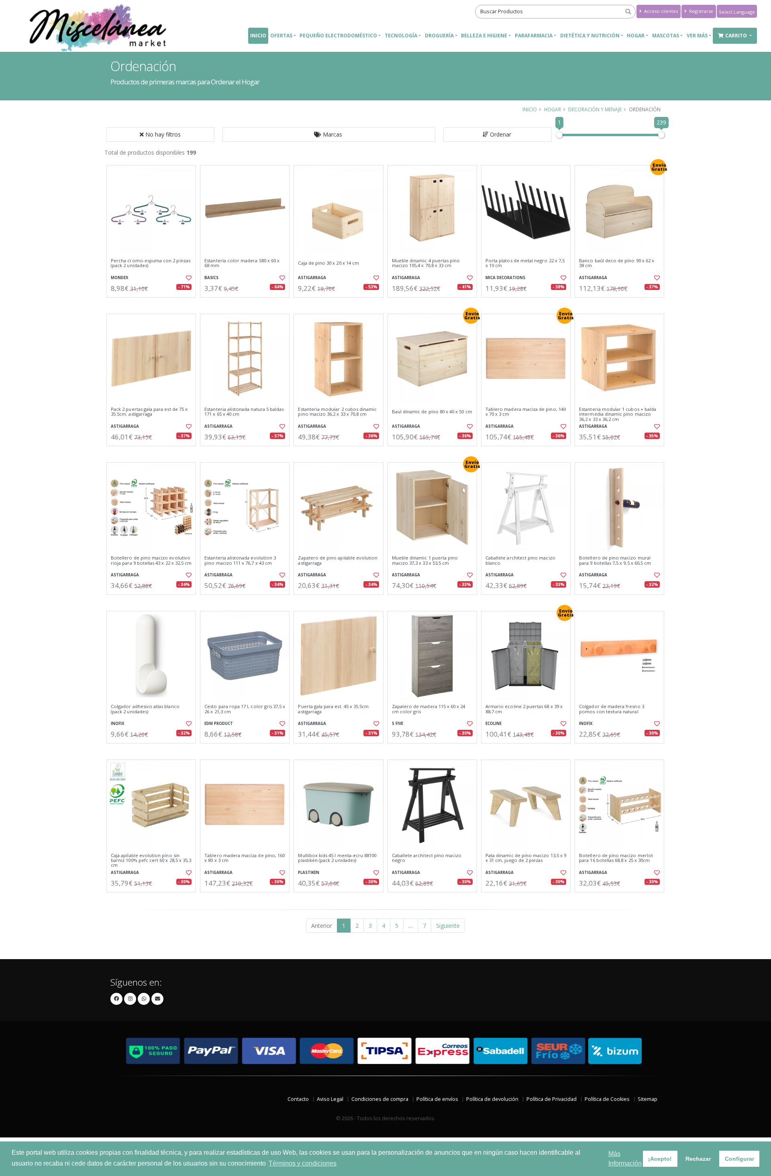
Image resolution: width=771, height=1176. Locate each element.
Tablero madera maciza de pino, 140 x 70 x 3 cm (525, 412)
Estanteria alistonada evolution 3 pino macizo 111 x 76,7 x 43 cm (240, 560)
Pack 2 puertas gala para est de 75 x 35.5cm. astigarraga (149, 412)
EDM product (218, 723)
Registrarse (700, 11)
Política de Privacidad (551, 1099)
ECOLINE (493, 723)
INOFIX (117, 723)
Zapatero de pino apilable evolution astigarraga (337, 560)
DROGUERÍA (439, 35)
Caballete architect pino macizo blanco (520, 560)
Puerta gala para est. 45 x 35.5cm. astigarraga (334, 709)
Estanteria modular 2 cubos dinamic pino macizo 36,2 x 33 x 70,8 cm (337, 412)
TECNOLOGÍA (401, 35)
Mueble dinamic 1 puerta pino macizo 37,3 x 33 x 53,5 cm (425, 560)
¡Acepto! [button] (660, 1159)
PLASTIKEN (308, 872)
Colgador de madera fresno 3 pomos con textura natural (611, 709)
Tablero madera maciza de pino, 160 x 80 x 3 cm (244, 858)
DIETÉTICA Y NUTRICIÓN (590, 35)
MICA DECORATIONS (505, 277)
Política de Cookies (607, 1099)
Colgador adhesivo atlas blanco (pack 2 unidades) (145, 709)
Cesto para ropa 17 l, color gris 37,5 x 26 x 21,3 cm (244, 709)
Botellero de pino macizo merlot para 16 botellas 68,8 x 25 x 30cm (616, 858)
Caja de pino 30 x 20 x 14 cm (328, 263)
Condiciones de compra (379, 1099)
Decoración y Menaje (595, 109)
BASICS (211, 277)
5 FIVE (397, 723)
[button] (328, 134)
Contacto (298, 1099)
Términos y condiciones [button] (303, 1163)
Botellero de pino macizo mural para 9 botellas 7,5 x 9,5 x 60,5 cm (615, 560)
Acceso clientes (660, 11)
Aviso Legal (330, 1099)
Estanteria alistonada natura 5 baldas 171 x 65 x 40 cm (244, 412)
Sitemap (647, 1099)
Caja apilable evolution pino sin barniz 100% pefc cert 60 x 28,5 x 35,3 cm (151, 860)
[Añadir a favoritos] (188, 278)
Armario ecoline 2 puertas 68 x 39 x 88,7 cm (524, 709)
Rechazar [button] (698, 1159)
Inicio (258, 35)
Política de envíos (437, 1099)
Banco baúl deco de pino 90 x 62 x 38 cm (616, 263)
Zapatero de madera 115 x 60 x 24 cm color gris (428, 709)
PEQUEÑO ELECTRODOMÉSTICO (338, 35)
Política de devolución (492, 1099)
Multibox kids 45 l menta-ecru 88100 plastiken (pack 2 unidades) (337, 858)
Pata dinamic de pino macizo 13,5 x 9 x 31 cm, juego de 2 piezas (525, 858)
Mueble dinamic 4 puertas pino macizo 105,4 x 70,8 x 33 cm (426, 263)
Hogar (552, 109)
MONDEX (119, 277)
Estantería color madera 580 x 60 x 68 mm (241, 263)
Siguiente (448, 925)
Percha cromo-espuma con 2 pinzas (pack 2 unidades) (150, 263)
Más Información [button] (625, 1158)
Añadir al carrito (154, 304)
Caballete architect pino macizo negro (427, 858)
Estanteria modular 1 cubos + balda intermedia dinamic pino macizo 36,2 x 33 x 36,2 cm (617, 414)
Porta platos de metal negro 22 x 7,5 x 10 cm (525, 263)
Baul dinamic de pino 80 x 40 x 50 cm (432, 411)
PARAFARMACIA (534, 35)
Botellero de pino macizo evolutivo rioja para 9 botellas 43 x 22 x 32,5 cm (151, 560)
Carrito (736, 35)
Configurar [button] (739, 1159)
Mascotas (665, 35)
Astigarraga (312, 277)
